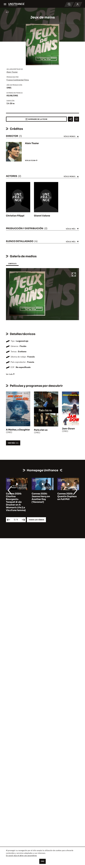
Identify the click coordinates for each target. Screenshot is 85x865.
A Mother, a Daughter (18, 429)
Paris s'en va (40, 430)
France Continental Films (18, 80)
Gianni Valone (42, 215)
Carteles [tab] (12, 263)
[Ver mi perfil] (78, 4)
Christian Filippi (15, 215)
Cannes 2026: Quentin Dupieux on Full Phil (67, 496)
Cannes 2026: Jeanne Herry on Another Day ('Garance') (41, 497)
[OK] (42, 861)
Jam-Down (68, 428)
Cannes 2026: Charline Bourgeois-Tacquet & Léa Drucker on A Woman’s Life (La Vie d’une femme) (16, 502)
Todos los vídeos (36, 520)
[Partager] (70, 119)
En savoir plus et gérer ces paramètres (21, 855)
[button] (74, 274)
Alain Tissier (12, 72)
